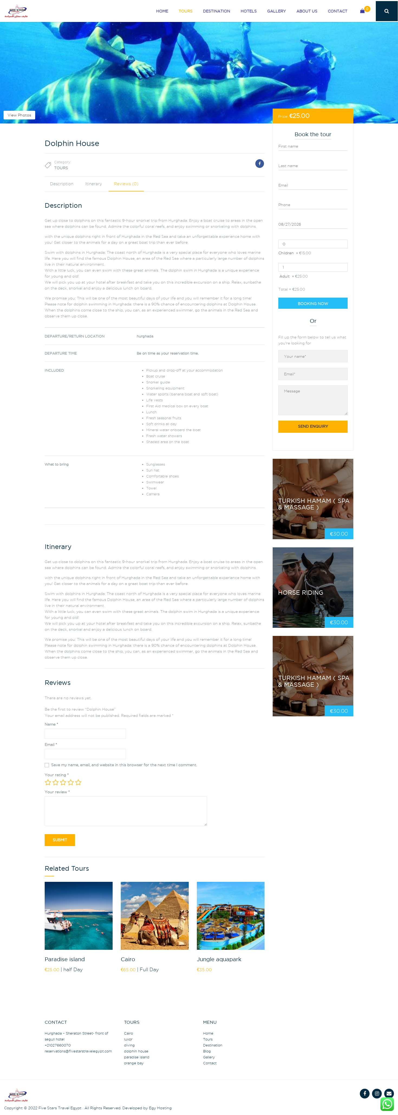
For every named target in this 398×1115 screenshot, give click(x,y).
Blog (207, 1051)
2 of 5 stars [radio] (55, 782)
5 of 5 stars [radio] (78, 782)
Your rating (57, 775)
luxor (128, 1039)
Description (61, 183)
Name (51, 724)
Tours (186, 11)
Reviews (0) (126, 183)
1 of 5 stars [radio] (48, 782)
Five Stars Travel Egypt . (60, 1108)
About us (306, 11)
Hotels (249, 11)
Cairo (128, 959)
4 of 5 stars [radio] (70, 782)
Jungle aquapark (219, 959)
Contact (337, 11)
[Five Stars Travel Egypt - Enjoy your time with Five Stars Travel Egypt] (16, 9)
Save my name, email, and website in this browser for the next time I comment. (124, 765)
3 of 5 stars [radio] (63, 782)
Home (162, 11)
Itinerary (93, 183)
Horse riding (300, 593)
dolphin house (136, 1051)
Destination (216, 11)
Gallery (276, 11)
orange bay (134, 1063)
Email (51, 744)
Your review (57, 792)
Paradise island (65, 959)
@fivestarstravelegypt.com (78, 1051)
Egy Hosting (160, 1108)
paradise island (136, 1057)
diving (129, 1045)
